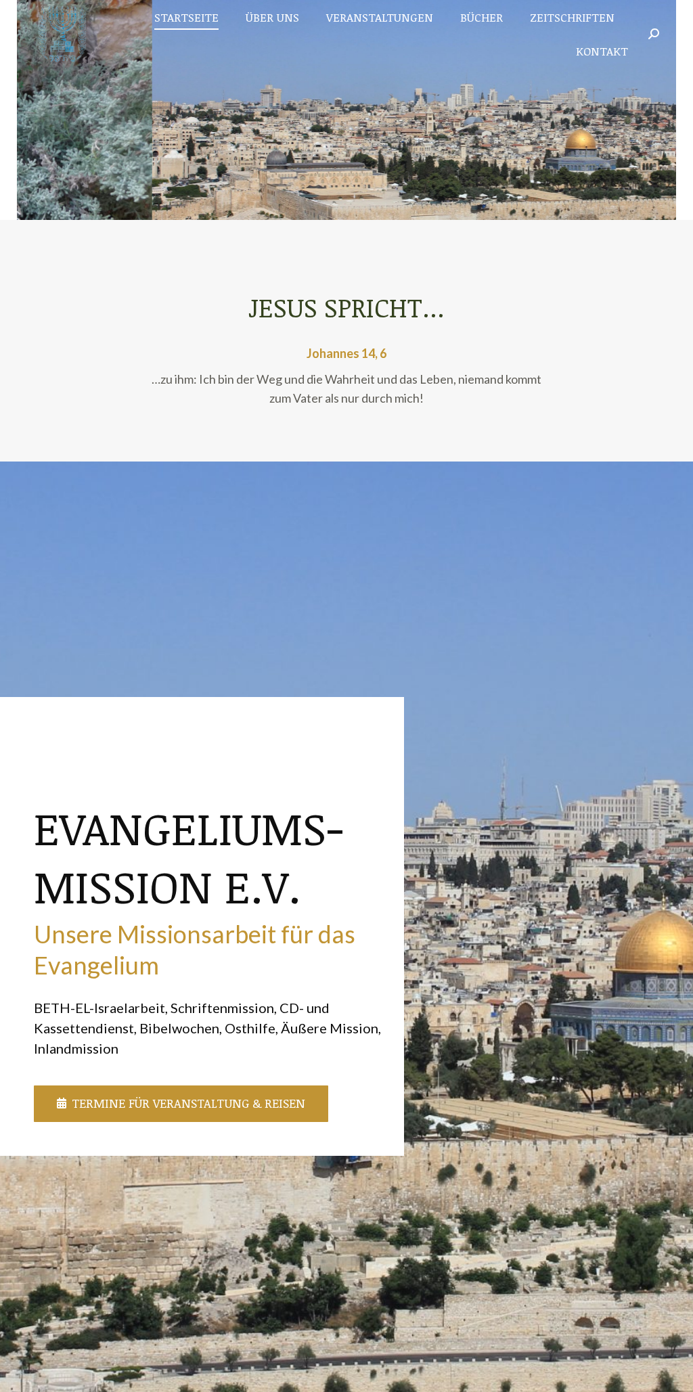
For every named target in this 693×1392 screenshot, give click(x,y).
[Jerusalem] (345, 110)
